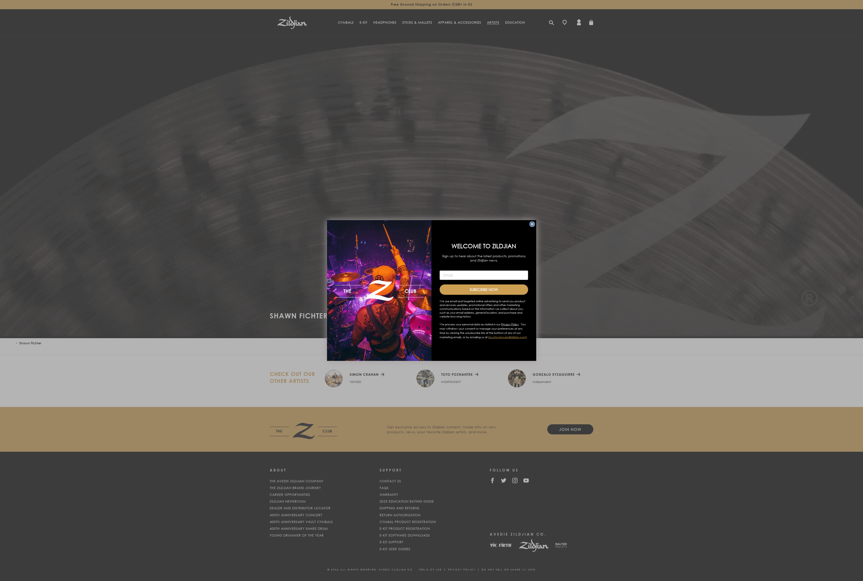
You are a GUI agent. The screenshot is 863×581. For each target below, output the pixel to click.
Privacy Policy (510, 324)
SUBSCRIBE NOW (484, 289)
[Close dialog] (532, 224)
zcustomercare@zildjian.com (507, 337)
